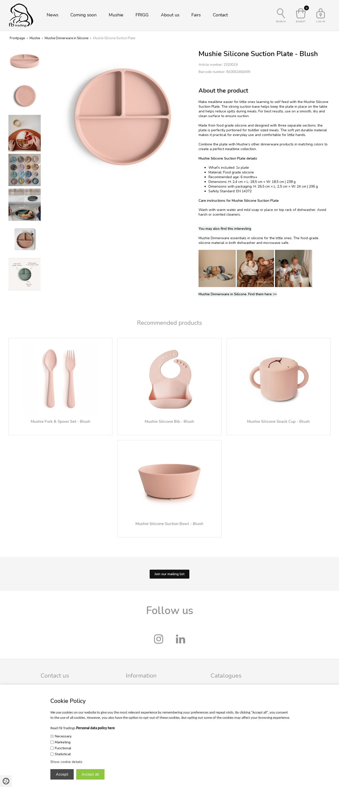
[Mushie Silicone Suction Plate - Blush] (119, 117)
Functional (63, 748)
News (52, 15)
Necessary (63, 736)
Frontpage (17, 38)
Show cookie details (66, 761)
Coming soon (83, 15)
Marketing (62, 742)
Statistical (63, 754)
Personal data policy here (95, 728)
